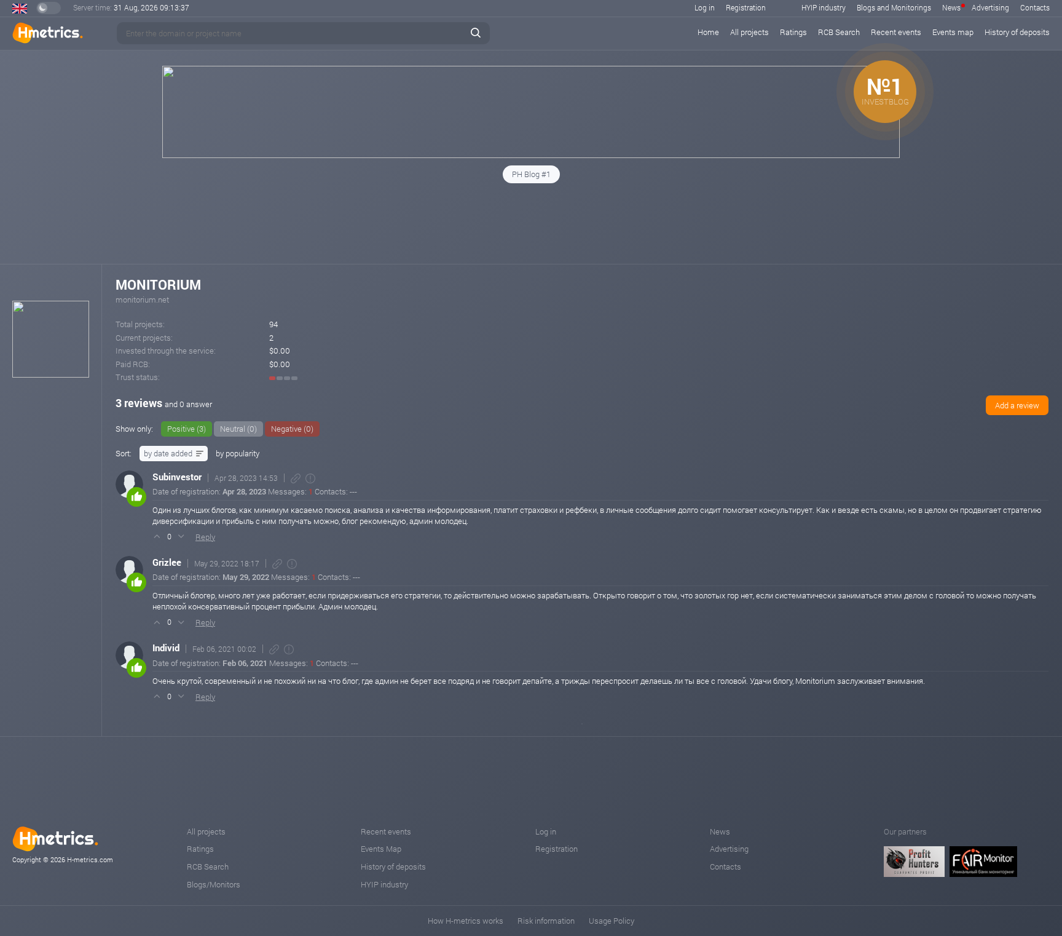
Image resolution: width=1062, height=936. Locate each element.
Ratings (793, 32)
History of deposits (1017, 32)
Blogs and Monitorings (894, 7)
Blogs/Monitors (213, 884)
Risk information (546, 920)
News (951, 7)
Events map (953, 32)
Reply (205, 536)
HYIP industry (823, 7)
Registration (746, 7)
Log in (704, 7)
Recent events (896, 32)
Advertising (990, 7)
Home (708, 32)
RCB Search (839, 32)
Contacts (1035, 7)
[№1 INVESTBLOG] (531, 155)
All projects (749, 32)
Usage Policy (611, 920)
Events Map (381, 848)
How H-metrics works (465, 920)
